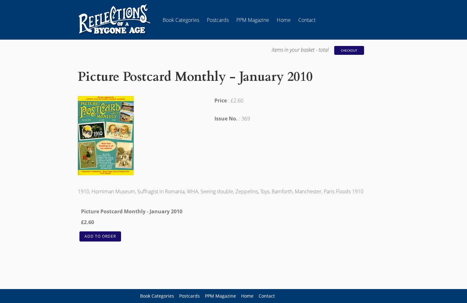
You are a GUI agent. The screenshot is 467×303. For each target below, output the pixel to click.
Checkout (349, 50)
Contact (306, 19)
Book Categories (181, 19)
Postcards (218, 19)
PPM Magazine (252, 19)
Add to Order (100, 236)
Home (284, 19)
